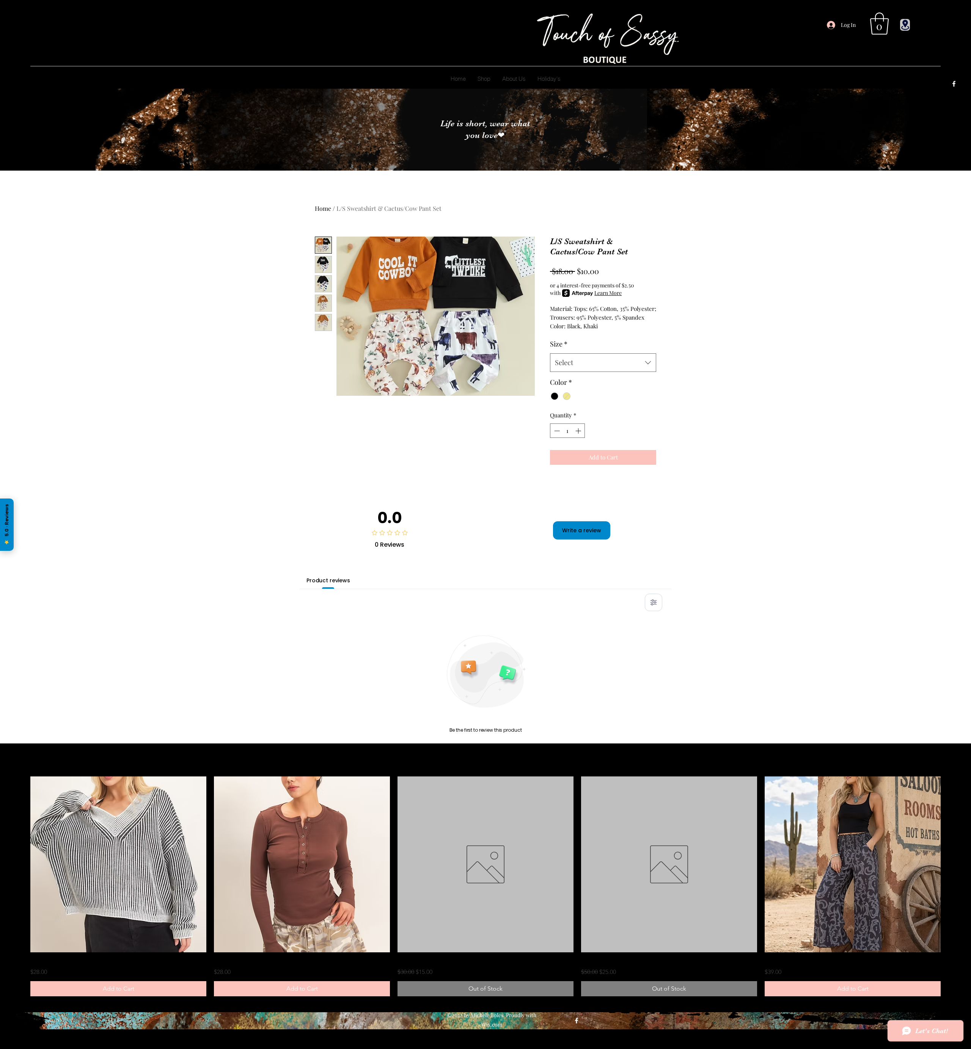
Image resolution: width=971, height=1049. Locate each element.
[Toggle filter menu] (653, 602)
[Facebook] (954, 84)
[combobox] (603, 362)
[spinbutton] (567, 431)
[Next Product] (951, 864)
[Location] (905, 25)
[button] (879, 23)
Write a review (581, 530)
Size (558, 343)
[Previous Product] (19, 864)
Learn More (608, 292)
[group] (485, 886)
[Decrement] (556, 431)
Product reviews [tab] (328, 580)
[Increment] (579, 431)
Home (323, 208)
